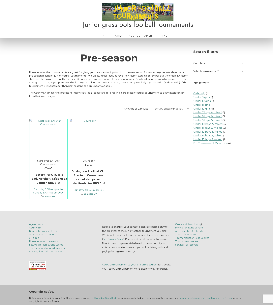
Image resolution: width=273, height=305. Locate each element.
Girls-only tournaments (42, 234)
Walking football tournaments (46, 251)
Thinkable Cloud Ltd (105, 298)
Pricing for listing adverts (189, 227)
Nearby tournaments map (44, 231)
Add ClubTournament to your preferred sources (130, 264)
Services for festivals (186, 244)
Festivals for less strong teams (46, 244)
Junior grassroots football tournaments (138, 24)
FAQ (165, 36)
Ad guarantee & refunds (189, 231)
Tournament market (187, 241)
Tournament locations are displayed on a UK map (205, 298)
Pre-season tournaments (43, 241)
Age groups (36, 224)
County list (35, 227)
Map (103, 36)
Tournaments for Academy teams (48, 248)
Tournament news (185, 234)
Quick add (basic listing (188, 224)
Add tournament (141, 36)
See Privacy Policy (113, 239)
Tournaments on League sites (192, 238)
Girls (119, 36)
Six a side (34, 238)
